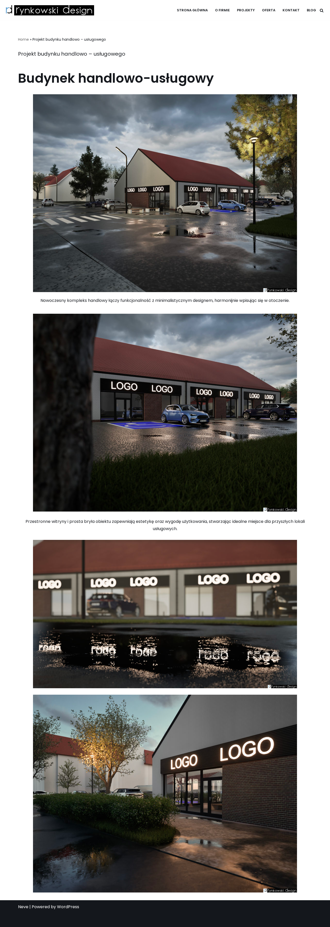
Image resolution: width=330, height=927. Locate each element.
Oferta (268, 10)
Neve (23, 907)
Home (23, 39)
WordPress (68, 907)
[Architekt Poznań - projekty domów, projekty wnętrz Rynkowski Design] (49, 10)
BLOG (311, 10)
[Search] (322, 10)
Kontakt (291, 10)
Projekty (246, 10)
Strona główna (192, 10)
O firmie (222, 10)
